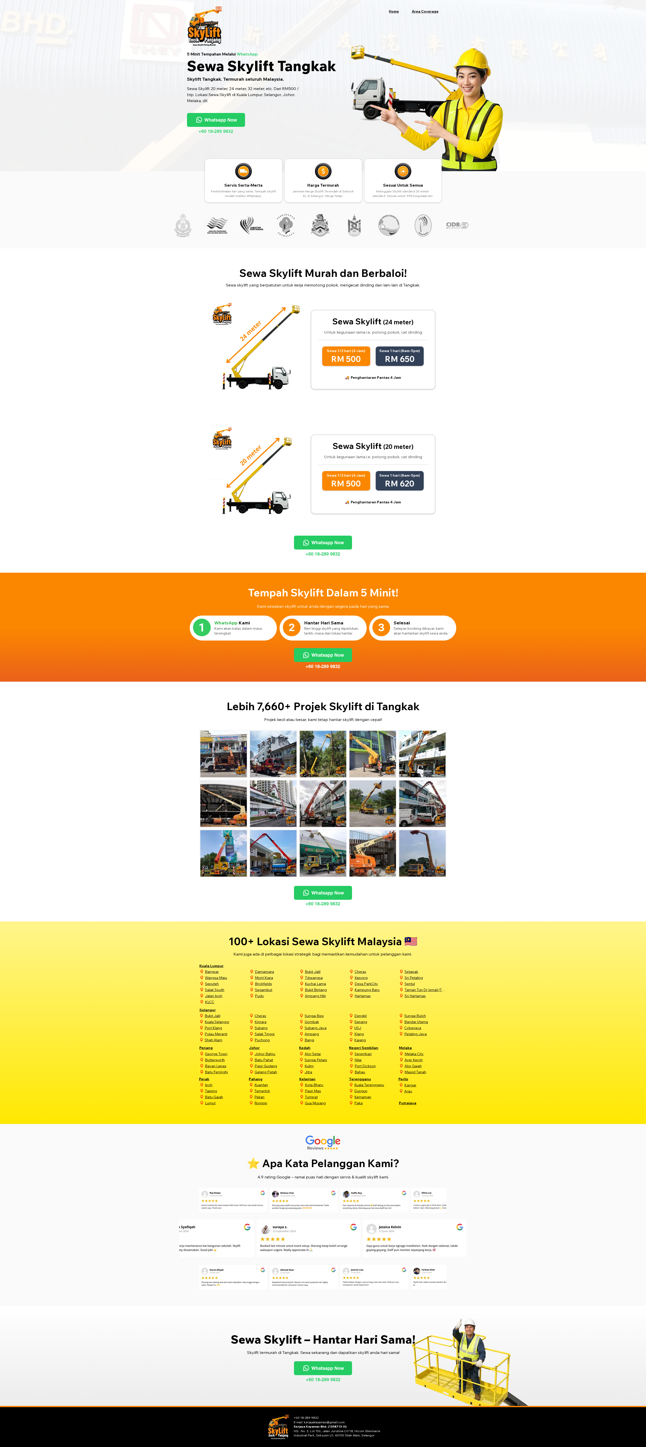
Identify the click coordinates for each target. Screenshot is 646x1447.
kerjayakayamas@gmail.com (324, 1422)
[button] (428, 11)
